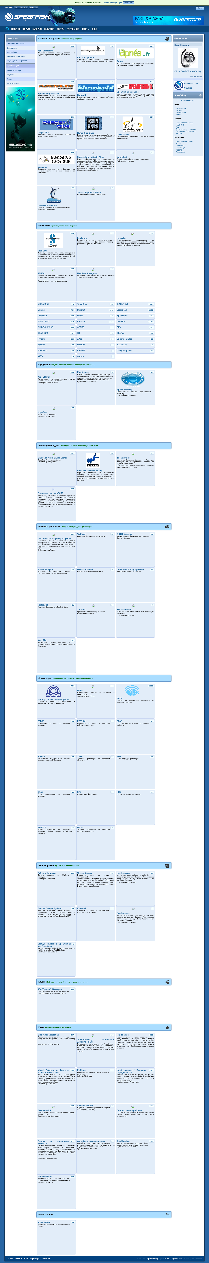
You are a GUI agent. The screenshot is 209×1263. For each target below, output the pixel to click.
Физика (179, 110)
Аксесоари (180, 152)
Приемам (128, 3)
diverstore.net (180, 38)
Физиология (181, 113)
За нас (10, 1259)
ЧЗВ (26, 1259)
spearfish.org (152, 1259)
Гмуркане (180, 125)
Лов (177, 127)
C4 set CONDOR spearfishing (187, 71)
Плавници (180, 148)
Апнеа (178, 115)
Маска (178, 143)
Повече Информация (112, 3)
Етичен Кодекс (188, 100)
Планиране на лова (184, 123)
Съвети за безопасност (186, 129)
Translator (46, 1259)
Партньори (34, 1259)
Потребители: (21, 7)
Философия (181, 108)
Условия (18, 1259)
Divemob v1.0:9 (191, 84)
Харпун (179, 150)
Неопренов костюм (184, 141)
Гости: (33, 7)
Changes (188, 88)
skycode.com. (177, 1259)
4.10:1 (167, 1259)
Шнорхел (180, 146)
